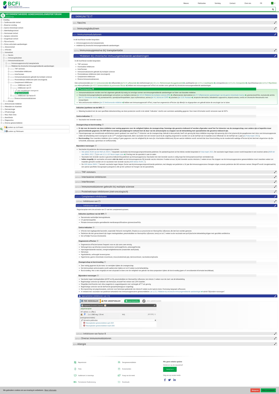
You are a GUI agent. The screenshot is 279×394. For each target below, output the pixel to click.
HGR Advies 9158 (136, 162)
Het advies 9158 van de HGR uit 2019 (96, 152)
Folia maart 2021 (206, 152)
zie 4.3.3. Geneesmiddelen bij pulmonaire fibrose (108, 85)
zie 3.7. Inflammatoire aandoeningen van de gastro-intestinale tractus (219, 95)
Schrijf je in (170, 369)
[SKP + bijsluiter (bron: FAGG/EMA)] (84, 314)
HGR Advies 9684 (90, 164)
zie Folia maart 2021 (251, 136)
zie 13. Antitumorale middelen (111, 102)
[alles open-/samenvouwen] (154, 305)
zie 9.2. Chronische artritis (88, 97)
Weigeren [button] (255, 390)
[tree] (32, 71)
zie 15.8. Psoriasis (184, 97)
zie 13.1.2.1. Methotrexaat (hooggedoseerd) (167, 83)
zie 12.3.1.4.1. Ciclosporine (235, 83)
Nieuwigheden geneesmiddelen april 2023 (100, 323)
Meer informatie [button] (50, 390)
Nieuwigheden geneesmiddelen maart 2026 (100, 326)
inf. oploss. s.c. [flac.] (88, 312)
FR (261, 3)
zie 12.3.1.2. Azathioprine (204, 83)
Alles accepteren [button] (268, 390)
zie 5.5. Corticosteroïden (100, 83)
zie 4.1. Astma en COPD (159, 97)
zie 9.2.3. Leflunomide (129, 83)
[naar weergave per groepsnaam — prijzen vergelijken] (81, 314)
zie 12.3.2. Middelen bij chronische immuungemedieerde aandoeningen (175, 291)
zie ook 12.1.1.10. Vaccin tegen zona (110, 154)
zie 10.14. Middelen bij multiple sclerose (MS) (153, 95)
